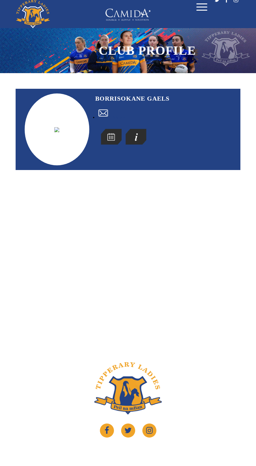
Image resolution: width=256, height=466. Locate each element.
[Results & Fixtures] (111, 143)
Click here (117, 117)
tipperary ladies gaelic (123, 449)
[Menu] (198, 9)
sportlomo (178, 449)
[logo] (33, 14)
